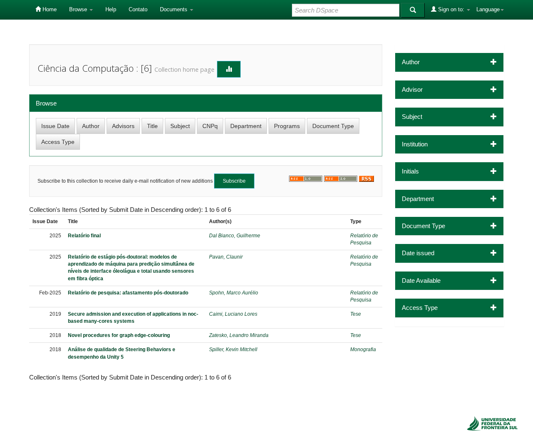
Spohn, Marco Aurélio (233, 293)
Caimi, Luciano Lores (233, 314)
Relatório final (84, 236)
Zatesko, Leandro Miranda (239, 335)
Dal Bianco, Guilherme (234, 236)
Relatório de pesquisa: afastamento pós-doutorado (128, 293)
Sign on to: (451, 9)
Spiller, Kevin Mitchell (233, 349)
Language (488, 9)
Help (110, 9)
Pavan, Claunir (226, 257)
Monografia (363, 349)
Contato (138, 9)
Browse (79, 9)
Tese (355, 314)
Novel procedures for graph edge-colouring (119, 335)
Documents (174, 9)
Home (49, 9)
